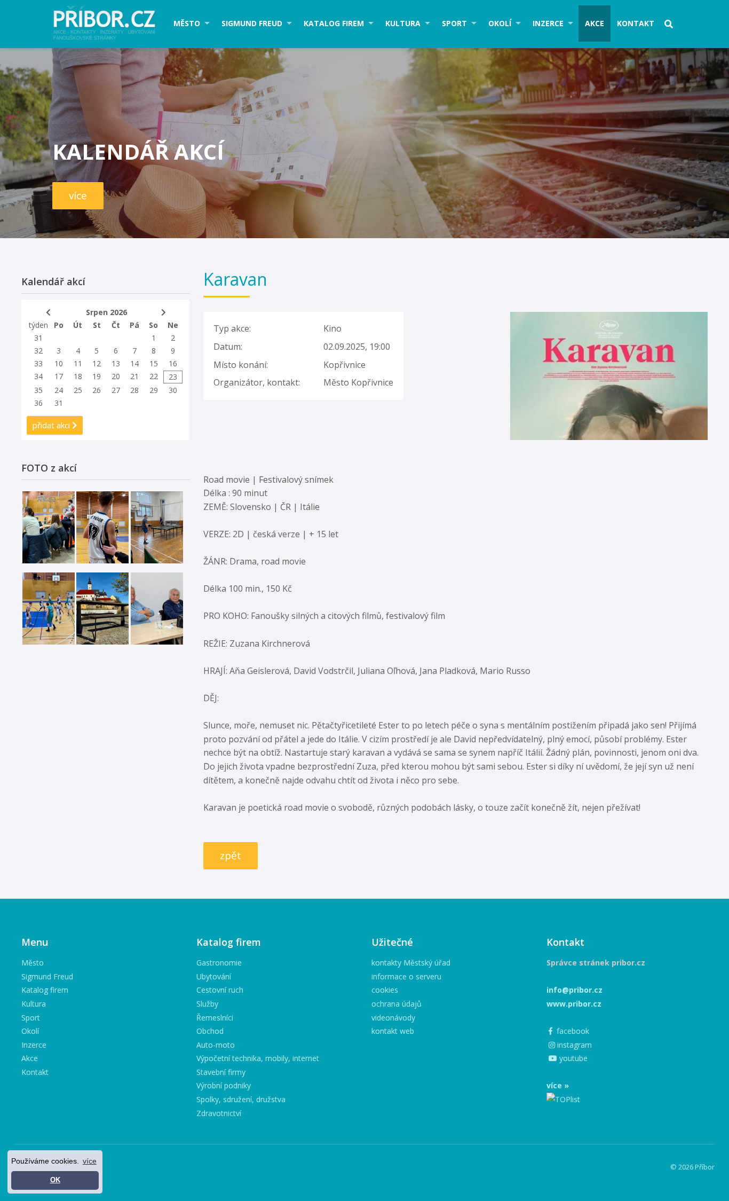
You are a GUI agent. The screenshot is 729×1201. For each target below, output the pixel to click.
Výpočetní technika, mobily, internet (257, 1058)
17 (58, 376)
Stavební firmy (220, 1072)
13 (116, 363)
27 (116, 390)
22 (153, 376)
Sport (454, 23)
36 (38, 403)
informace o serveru (406, 976)
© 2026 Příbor (692, 1167)
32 (38, 351)
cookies (384, 990)
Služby (207, 1004)
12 (96, 363)
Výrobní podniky (223, 1085)
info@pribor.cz (574, 990)
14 (134, 363)
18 (78, 376)
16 (173, 363)
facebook (571, 1031)
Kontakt (635, 23)
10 (58, 363)
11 (78, 363)
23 (173, 377)
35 (38, 390)
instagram (573, 1045)
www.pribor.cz (573, 1004)
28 (134, 390)
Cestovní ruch (219, 990)
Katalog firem (334, 23)
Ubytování (213, 976)
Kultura (403, 23)
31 (38, 338)
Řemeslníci (214, 1017)
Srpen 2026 (106, 312)
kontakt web (392, 1031)
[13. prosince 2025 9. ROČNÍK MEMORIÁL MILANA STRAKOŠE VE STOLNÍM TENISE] (157, 527)
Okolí (499, 23)
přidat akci (52, 425)
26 (96, 390)
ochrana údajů (396, 1004)
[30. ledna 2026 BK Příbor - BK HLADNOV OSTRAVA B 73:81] (48, 527)
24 (58, 390)
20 (116, 376)
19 (96, 376)
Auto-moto (215, 1045)
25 (78, 390)
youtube (572, 1058)
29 (153, 390)
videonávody (393, 1017)
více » (557, 1085)
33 (38, 363)
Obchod (210, 1031)
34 (38, 376)
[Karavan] (609, 318)
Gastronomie (219, 962)
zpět (230, 855)
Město (186, 23)
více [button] (90, 1161)
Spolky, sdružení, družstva (241, 1099)
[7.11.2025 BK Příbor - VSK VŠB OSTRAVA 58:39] (48, 608)
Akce (594, 23)
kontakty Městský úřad (410, 962)
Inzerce (548, 23)
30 (173, 390)
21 (134, 376)
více (78, 195)
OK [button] (55, 1180)
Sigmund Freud (251, 23)
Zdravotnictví (218, 1113)
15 (153, 363)
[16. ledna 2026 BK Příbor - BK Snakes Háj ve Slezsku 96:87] (102, 527)
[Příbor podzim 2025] (102, 608)
